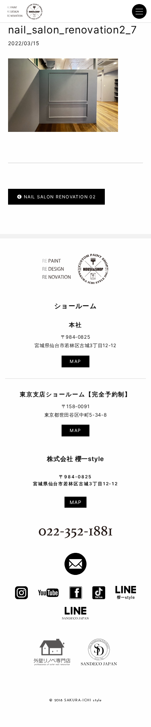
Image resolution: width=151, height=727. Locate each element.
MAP (75, 361)
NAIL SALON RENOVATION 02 (59, 197)
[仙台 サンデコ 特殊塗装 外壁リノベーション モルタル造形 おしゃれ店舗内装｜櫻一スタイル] (24, 12)
